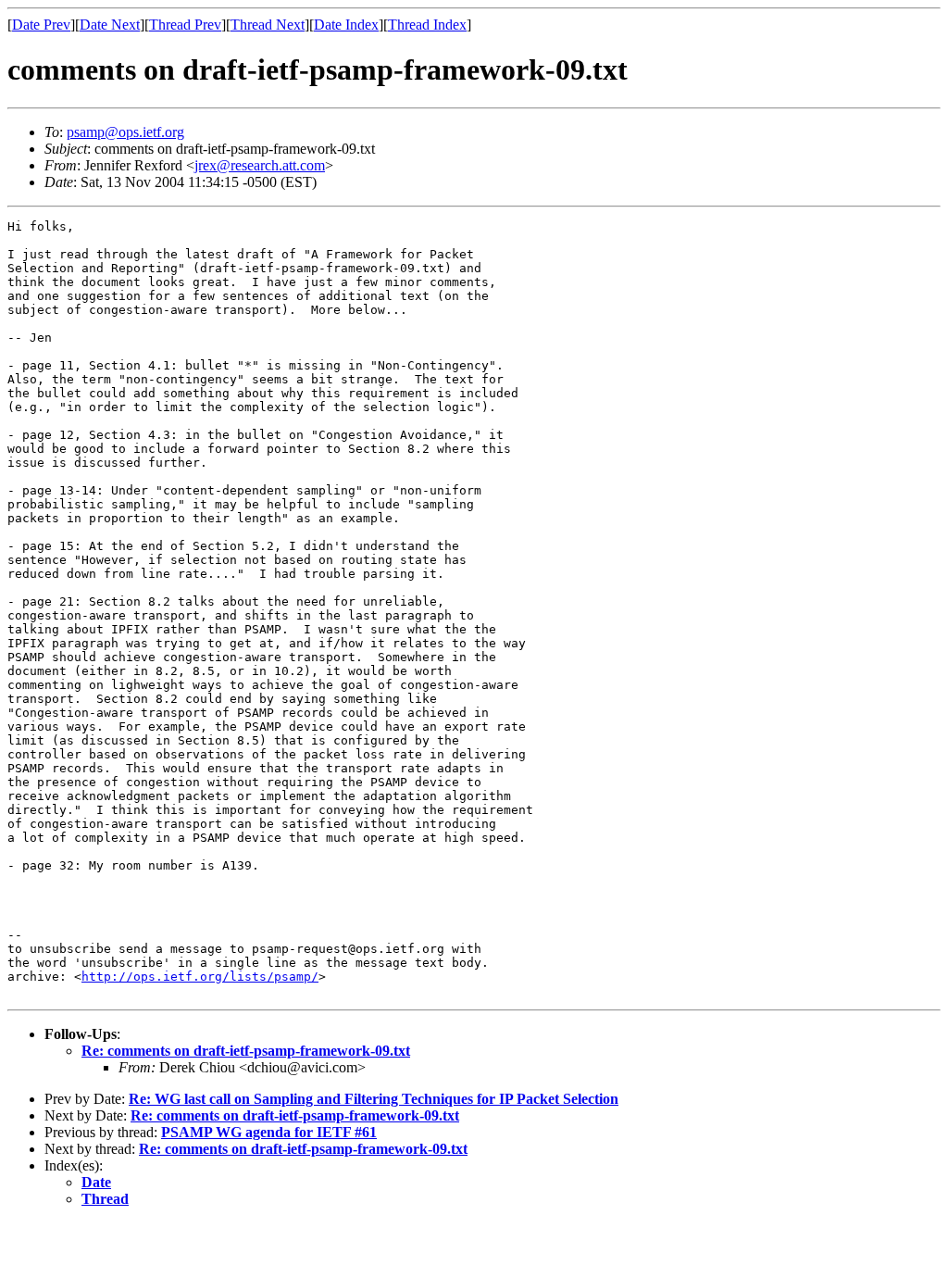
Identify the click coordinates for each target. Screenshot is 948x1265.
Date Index (346, 24)
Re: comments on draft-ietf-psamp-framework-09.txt (245, 1050)
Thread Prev (185, 24)
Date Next (110, 24)
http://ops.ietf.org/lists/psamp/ (199, 976)
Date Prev (41, 24)
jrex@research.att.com (259, 165)
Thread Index (427, 24)
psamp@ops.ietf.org (125, 132)
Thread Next (268, 24)
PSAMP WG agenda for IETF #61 (269, 1132)
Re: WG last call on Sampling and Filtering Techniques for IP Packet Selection (373, 1099)
